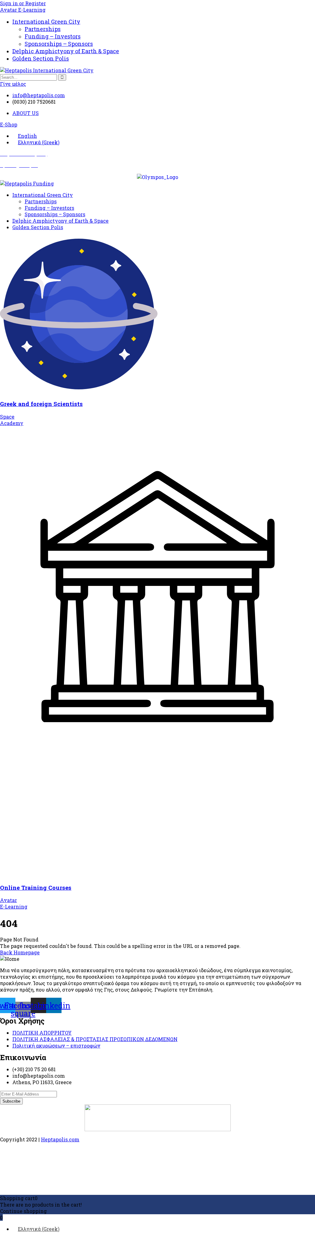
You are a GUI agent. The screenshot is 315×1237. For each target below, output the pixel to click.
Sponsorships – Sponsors (59, 43)
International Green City (46, 21)
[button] (8, 124)
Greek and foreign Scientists (41, 404)
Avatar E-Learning (23, 9)
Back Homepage (20, 952)
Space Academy (11, 419)
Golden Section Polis (40, 58)
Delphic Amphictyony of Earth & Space (65, 51)
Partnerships (43, 29)
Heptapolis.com (60, 1139)
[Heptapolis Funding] (27, 183)
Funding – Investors (53, 36)
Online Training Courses (35, 887)
